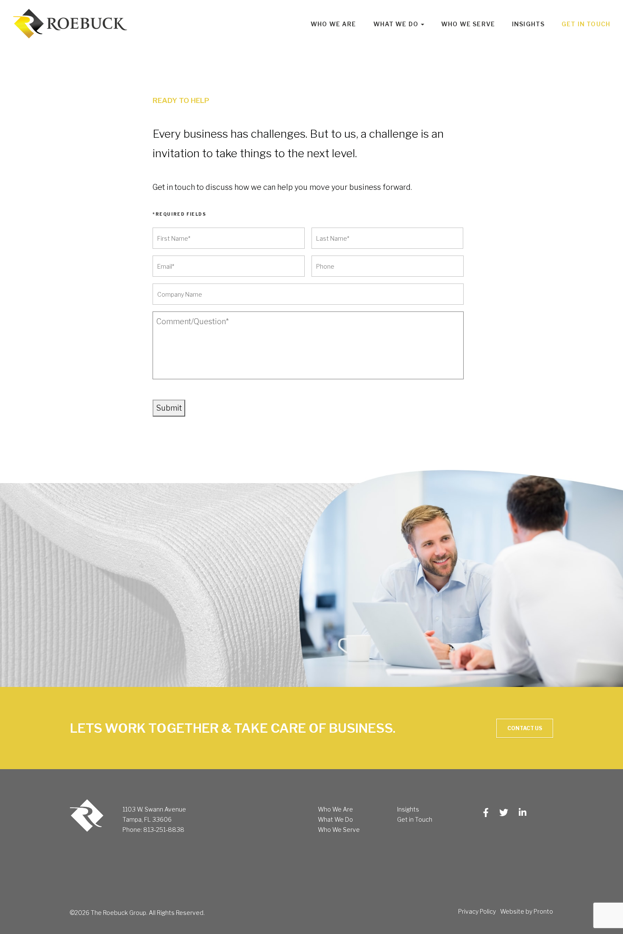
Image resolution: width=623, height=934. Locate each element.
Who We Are (333, 24)
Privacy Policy (477, 911)
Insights (528, 24)
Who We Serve (468, 24)
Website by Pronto (526, 911)
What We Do (335, 819)
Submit (169, 407)
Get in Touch (586, 24)
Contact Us (524, 728)
